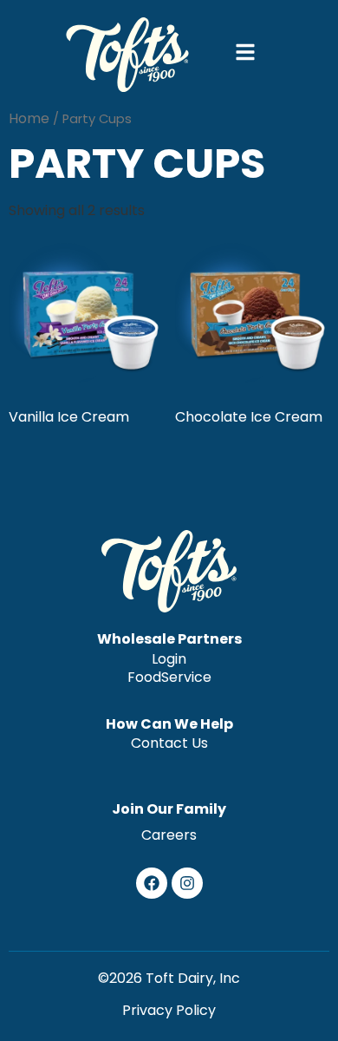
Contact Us (169, 743)
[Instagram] (187, 883)
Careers (169, 835)
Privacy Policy (169, 1010)
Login (169, 659)
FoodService (169, 677)
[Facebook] (151, 883)
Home (29, 118)
